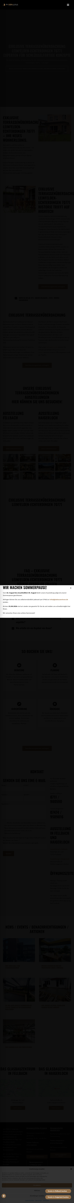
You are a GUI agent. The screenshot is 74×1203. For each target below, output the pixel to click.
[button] (71, 1169)
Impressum (46, 1200)
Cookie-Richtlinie (29, 1200)
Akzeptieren (37, 1185)
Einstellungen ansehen (37, 1196)
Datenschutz (38, 1200)
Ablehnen (37, 1190)
